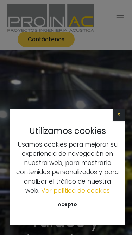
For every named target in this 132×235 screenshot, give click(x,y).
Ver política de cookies (75, 190)
